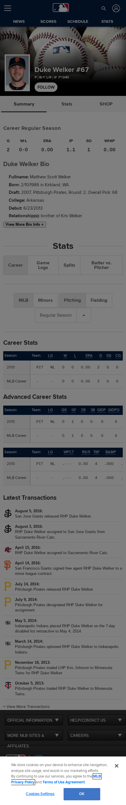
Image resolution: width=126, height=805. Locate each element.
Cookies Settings (40, 794)
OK (81, 794)
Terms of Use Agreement (63, 782)
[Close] (116, 765)
